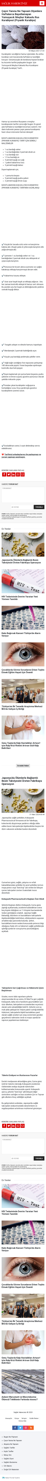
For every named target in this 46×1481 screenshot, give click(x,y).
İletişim (24, 1418)
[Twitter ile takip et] (20, 1428)
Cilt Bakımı (8, 1466)
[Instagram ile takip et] (25, 1428)
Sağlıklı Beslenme (10, 1462)
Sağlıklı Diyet (9, 1459)
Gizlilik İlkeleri (34, 1418)
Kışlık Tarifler (8, 1451)
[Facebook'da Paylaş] (4, 474)
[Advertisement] (23, 94)
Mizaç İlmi (7, 1455)
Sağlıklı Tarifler (9, 1448)
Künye (17, 1418)
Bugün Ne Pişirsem (11, 1437)
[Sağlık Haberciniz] (14, 3)
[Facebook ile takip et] (15, 1428)
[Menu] (42, 3)
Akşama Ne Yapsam (11, 1444)
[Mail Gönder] (23, 474)
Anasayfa (8, 1418)
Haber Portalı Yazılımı (12, 1478)
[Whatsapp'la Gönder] (18, 474)
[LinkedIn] (13, 474)
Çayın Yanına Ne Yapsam (13, 1440)
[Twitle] (9, 474)
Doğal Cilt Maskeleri (11, 1470)
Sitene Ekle (22, 1421)
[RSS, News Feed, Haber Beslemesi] (31, 1428)
